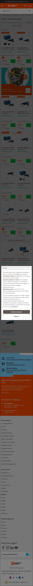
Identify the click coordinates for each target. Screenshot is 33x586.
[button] (16, 312)
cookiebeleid (14, 306)
